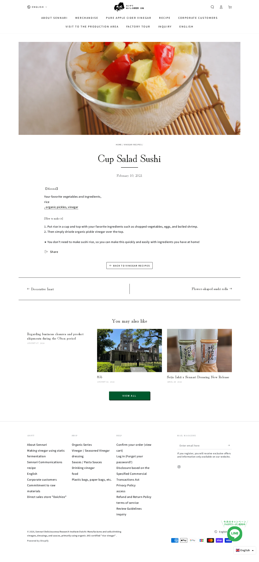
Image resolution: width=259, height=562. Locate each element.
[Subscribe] (230, 445)
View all (129, 395)
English (32, 474)
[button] (212, 7)
